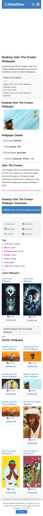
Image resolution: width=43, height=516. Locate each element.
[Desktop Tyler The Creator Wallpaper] (21, 119)
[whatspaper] (14, 4)
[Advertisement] (21, 31)
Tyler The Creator (9, 90)
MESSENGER (28, 224)
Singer (7, 258)
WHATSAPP (10, 224)
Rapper (7, 255)
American (8, 243)
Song (7, 262)
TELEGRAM (11, 229)
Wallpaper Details (9, 87)
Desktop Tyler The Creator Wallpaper (17, 84)
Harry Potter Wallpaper (7, 279)
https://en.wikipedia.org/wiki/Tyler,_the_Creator (21, 190)
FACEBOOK (28, 229)
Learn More (26, 508)
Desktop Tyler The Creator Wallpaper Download (17, 94)
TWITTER (10, 234)
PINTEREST (28, 234)
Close (21, 512)
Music (7, 247)
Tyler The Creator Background (9, 452)
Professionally (11, 251)
